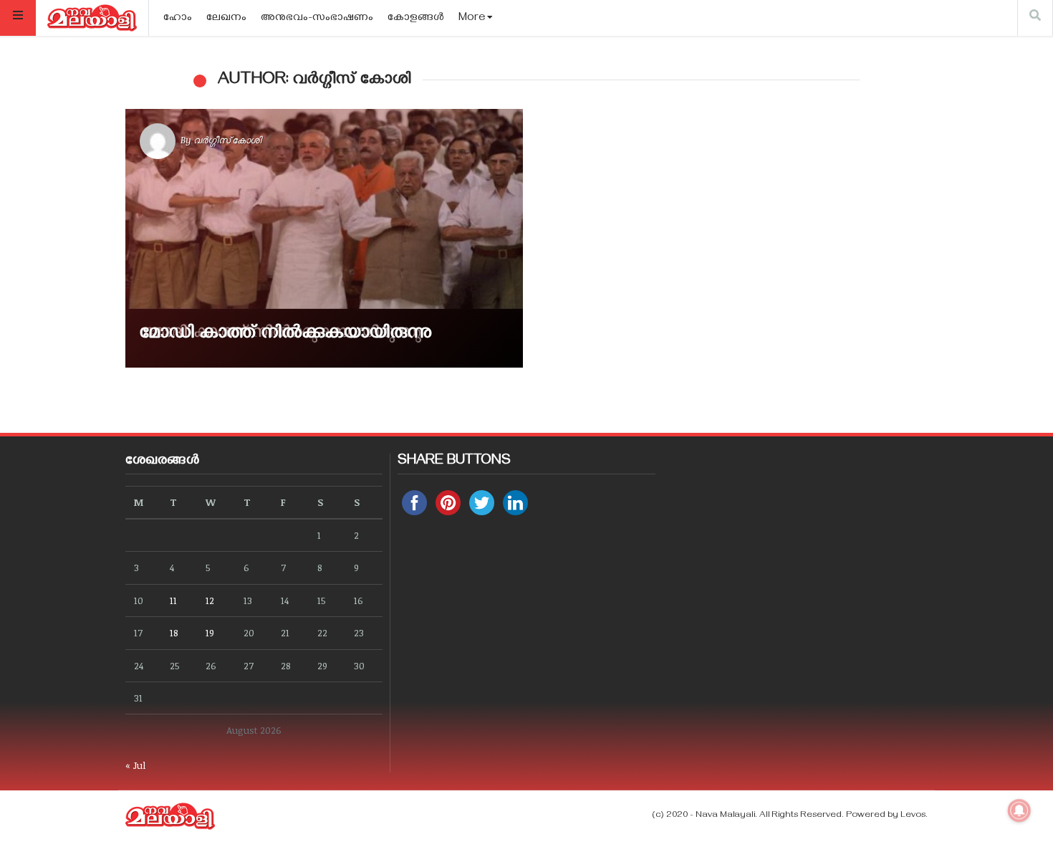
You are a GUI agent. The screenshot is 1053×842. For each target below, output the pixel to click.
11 (173, 600)
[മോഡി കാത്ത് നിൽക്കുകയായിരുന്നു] (324, 238)
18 (174, 632)
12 (210, 600)
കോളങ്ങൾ (416, 18)
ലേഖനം (226, 18)
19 (210, 632)
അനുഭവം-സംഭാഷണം (317, 18)
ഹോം (177, 18)
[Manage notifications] (1019, 810)
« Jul (135, 765)
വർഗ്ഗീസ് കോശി (227, 139)
